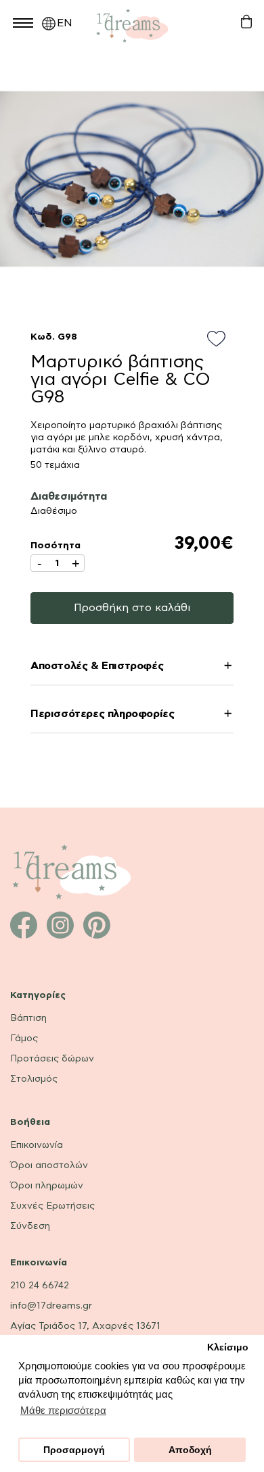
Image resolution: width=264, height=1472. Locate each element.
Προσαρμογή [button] (74, 1450)
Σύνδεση (30, 1226)
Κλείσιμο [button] (227, 1347)
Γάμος (24, 1038)
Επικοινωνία (36, 1145)
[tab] (132, 668)
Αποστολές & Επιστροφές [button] (96, 666)
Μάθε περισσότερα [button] (63, 1410)
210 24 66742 (39, 1285)
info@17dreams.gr (51, 1306)
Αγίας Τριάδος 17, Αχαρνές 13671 (85, 1326)
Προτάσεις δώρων (52, 1058)
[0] (246, 22)
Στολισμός (34, 1079)
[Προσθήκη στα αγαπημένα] (220, 339)
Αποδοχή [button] (190, 1450)
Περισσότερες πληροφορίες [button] (102, 714)
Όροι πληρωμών (46, 1185)
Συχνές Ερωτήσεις (52, 1206)
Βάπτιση (28, 1018)
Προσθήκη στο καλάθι (132, 607)
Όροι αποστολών (49, 1165)
